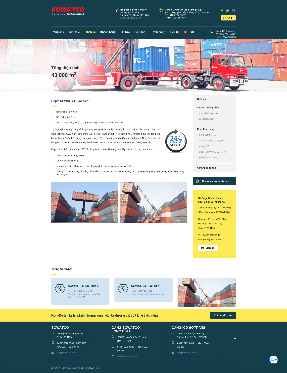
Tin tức (125, 32)
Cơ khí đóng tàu (206, 167)
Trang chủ (57, 32)
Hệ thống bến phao (208, 157)
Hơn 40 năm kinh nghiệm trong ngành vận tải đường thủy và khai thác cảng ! (105, 315)
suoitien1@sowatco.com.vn (151, 294)
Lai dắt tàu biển (206, 118)
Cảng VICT (204, 146)
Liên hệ (174, 32)
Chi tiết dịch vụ (223, 315)
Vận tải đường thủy (208, 107)
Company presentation (215, 181)
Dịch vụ (91, 32)
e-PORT (228, 17)
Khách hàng (108, 32)
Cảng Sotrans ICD (207, 134)
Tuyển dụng (157, 32)
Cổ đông (139, 32)
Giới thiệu (75, 32)
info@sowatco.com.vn (67, 352)
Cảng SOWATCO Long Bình (212, 140)
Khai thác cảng (205, 129)
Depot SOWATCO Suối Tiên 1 (213, 151)
